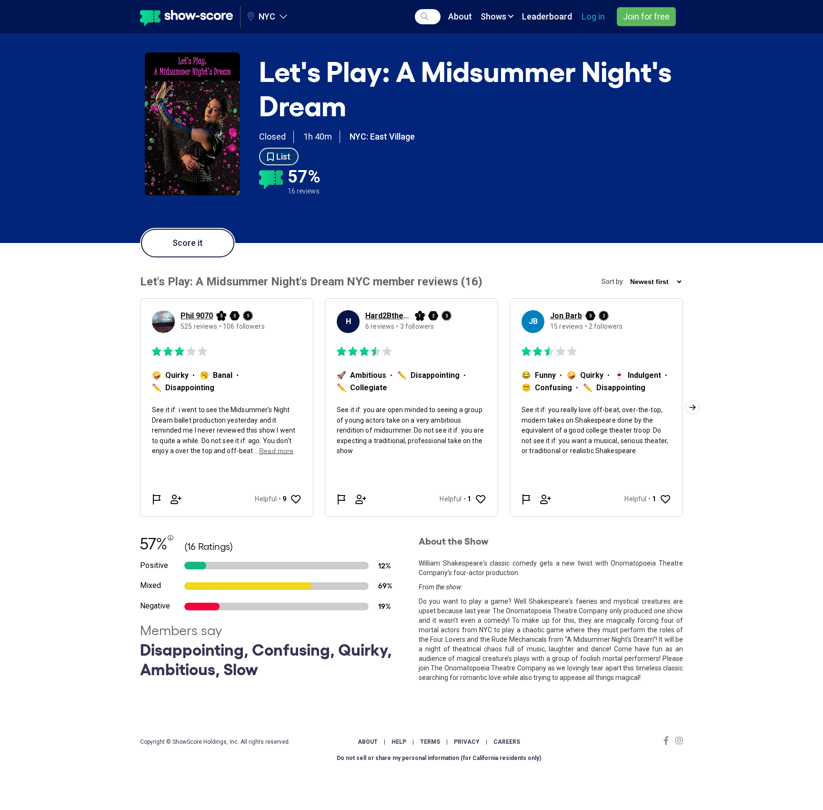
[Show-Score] (186, 17)
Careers (506, 742)
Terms (430, 742)
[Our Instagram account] (678, 741)
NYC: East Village (382, 137)
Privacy (467, 742)
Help (398, 742)
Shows (494, 16)
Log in (593, 16)
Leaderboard (547, 16)
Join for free (646, 16)
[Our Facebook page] (668, 741)
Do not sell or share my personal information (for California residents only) (439, 758)
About (460, 16)
